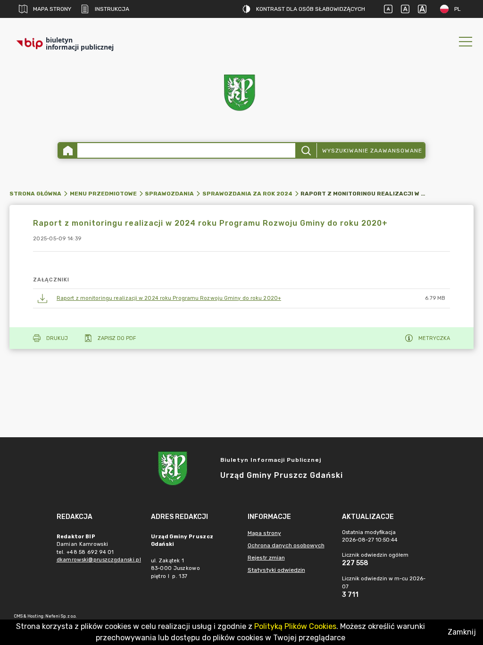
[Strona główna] (67, 150)
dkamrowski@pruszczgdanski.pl (99, 560)
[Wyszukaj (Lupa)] (305, 150)
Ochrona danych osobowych (286, 545)
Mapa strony (52, 9)
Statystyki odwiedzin (276, 570)
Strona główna (35, 193)
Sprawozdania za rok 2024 (247, 193)
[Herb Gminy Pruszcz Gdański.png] (241, 95)
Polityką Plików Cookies (295, 626)
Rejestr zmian (266, 557)
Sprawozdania (169, 193)
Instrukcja (112, 9)
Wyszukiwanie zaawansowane (372, 150)
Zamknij (462, 632)
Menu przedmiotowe (103, 193)
